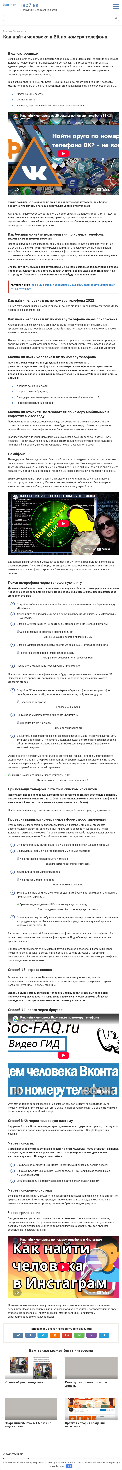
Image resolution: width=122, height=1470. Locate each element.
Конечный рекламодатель (24, 1382)
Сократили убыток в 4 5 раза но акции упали (28, 1424)
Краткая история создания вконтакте (85, 1424)
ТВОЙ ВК (29, 5)
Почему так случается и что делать (86, 1384)
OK (69, 1466)
